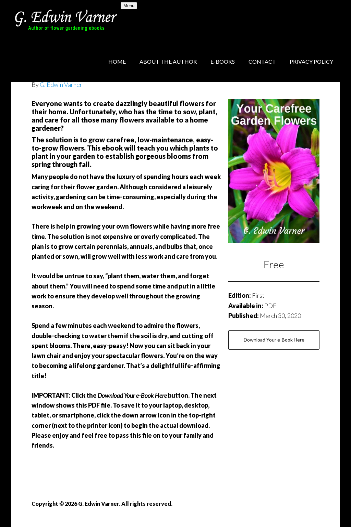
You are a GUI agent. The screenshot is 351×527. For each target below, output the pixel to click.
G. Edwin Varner (66, 21)
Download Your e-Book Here (274, 340)
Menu (128, 5)
